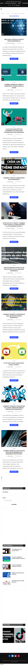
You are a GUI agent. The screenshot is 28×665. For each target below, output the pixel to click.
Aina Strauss (10, 89)
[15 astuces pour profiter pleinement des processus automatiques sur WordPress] (14, 116)
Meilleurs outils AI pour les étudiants (18, 573)
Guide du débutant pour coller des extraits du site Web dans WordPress (14, 269)
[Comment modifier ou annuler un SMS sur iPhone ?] (6, 559)
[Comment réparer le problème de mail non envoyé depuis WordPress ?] (14, 302)
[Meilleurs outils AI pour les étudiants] (6, 574)
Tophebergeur (25, 3)
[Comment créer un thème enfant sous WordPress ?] (14, 165)
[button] (14, 643)
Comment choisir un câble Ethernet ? (18, 581)
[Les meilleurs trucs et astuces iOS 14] (6, 551)
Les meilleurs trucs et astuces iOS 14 (17, 550)
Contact (2, 3)
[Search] (26, 9)
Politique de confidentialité (10, 3)
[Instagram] (12, 5)
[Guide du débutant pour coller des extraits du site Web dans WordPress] (14, 255)
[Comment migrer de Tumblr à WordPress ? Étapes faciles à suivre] (14, 72)
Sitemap (19, 3)
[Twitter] (10, 5)
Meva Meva (10, 181)
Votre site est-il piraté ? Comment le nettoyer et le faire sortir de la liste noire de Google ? (14, 224)
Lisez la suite (14, 58)
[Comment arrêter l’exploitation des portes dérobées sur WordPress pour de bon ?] (14, 438)
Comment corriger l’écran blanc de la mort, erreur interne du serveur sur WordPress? (14, 407)
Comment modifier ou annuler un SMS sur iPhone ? (18, 557)
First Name (5, 492)
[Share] (2, 34)
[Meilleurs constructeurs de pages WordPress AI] (14, 27)
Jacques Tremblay (10, 43)
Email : (4, 497)
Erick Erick (10, 134)
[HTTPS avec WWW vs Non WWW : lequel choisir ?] (14, 350)
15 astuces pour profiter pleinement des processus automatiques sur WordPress (14, 130)
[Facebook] (8, 5)
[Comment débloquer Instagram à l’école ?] (6, 566)
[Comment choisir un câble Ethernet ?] (6, 582)
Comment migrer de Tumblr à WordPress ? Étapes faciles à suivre (14, 86)
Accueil (2, 13)
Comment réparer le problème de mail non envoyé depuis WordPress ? (14, 316)
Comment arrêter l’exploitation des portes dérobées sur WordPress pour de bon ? (14, 452)
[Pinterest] (14, 5)
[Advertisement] (14, 525)
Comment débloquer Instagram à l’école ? (17, 565)
